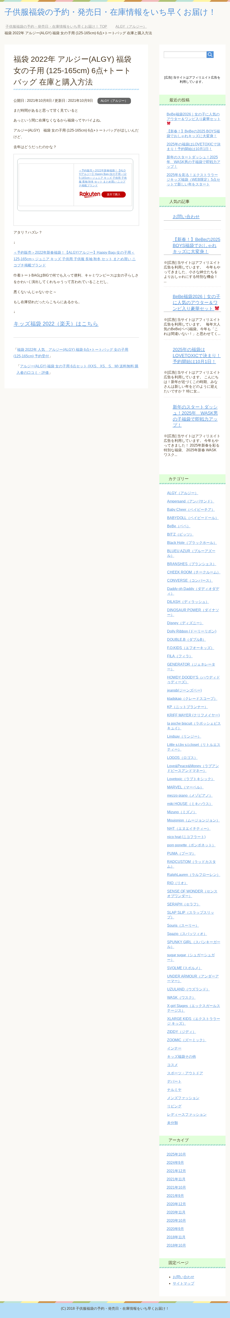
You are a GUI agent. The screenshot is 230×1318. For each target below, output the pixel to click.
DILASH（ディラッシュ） (188, 602)
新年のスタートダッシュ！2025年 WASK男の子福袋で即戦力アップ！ (193, 161)
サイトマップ (183, 1283)
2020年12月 (176, 1204)
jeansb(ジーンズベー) (184, 690)
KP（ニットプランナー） (187, 707)
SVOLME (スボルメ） (184, 968)
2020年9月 (175, 1229)
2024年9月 (175, 1163)
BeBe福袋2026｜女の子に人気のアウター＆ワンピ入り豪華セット (194, 116)
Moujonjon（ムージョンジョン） (193, 820)
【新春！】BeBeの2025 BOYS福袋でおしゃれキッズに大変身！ (196, 245)
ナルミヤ (174, 1090)
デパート (174, 1081)
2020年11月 (176, 1212)
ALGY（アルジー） (114, 100)
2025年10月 (176, 1154)
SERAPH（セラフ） (183, 904)
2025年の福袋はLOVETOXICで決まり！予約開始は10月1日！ (197, 355)
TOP (56, 26)
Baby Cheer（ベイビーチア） (191, 509)
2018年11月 (176, 1237)
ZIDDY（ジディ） (181, 1032)
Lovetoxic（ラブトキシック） (191, 779)
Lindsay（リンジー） (184, 736)
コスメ (172, 1065)
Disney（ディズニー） (185, 623)
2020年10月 (176, 1220)
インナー (174, 1048)
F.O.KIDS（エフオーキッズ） (190, 648)
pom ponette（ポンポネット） (191, 845)
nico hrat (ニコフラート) (186, 837)
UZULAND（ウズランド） (188, 989)
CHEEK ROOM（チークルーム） (194, 572)
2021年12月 (176, 1171)
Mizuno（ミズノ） (182, 812)
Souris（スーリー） (183, 925)
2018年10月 (176, 1245)
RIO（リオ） (177, 883)
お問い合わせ (186, 216)
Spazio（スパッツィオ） (187, 934)
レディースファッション (187, 1114)
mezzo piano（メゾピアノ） (190, 795)
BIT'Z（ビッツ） (180, 534)
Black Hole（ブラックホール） (192, 543)
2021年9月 (175, 1196)
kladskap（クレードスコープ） (192, 699)
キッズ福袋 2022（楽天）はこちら (55, 324)
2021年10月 (176, 1187)
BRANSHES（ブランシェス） (191, 564)
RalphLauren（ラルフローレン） (193, 875)
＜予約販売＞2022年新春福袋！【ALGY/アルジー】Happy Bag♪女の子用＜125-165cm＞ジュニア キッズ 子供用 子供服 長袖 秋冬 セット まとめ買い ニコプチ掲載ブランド (103, 178)
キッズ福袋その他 (181, 1056)
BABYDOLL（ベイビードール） (193, 518)
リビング (174, 1106)
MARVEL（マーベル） (185, 787)
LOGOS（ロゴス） (182, 758)
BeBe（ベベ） (178, 526)
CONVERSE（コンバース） (190, 580)
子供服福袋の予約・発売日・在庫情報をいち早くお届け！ (110, 12)
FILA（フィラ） (180, 656)
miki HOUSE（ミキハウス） (190, 804)
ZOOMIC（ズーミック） (186, 1040)
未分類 (172, 1123)
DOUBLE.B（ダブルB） (186, 639)
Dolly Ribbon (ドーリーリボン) (191, 631)
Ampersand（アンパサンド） (190, 501)
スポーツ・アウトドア (185, 1073)
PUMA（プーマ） (181, 853)
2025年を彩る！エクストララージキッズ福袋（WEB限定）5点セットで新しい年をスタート (193, 179)
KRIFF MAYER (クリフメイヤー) (193, 715)
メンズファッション (183, 1098)
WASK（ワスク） (181, 997)
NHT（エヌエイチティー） (189, 828)
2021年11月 (176, 1179)
